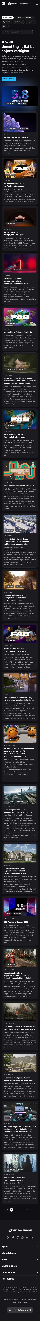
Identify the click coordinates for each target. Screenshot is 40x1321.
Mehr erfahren (8, 79)
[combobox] (18, 32)
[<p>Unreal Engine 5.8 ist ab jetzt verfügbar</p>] (20, 73)
